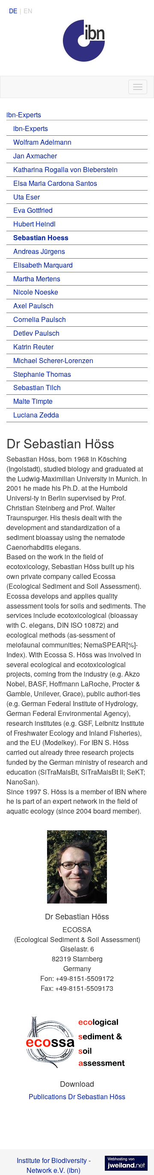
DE (13, 10)
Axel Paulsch (33, 305)
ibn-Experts (23, 114)
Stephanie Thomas (42, 374)
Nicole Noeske (35, 292)
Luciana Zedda (36, 415)
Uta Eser (26, 197)
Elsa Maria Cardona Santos (55, 183)
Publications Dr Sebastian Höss (77, 1096)
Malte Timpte (33, 401)
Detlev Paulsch (36, 333)
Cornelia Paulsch (39, 319)
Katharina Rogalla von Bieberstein (65, 169)
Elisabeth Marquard (43, 265)
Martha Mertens (36, 278)
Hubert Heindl (34, 224)
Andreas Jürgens (39, 251)
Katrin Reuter (33, 347)
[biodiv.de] (77, 47)
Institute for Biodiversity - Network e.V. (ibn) (54, 1165)
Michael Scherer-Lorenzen (53, 360)
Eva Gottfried (33, 210)
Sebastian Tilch (37, 387)
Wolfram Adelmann (42, 142)
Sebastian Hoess (40, 237)
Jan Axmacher (35, 156)
